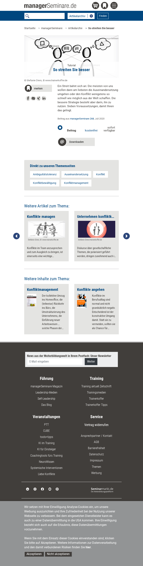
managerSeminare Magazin (47, 386)
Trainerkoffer (96, 398)
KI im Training (47, 443)
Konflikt (100, 174)
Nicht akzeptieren (58, 554)
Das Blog (46, 405)
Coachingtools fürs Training (46, 455)
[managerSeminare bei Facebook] (42, 489)
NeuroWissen (46, 462)
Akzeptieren (34, 554)
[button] (38, 89)
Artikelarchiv (75, 28)
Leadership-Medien (46, 392)
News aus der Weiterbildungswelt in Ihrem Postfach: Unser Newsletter (69, 356)
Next (126, 236)
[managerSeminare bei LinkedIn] (27, 489)
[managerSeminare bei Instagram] (35, 489)
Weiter (91, 361)
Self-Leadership (46, 398)
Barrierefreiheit (96, 448)
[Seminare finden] (102, 490)
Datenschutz (96, 454)
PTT (46, 424)
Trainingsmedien (96, 392)
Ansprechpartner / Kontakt (96, 436)
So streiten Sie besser (101, 28)
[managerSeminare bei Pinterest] (57, 489)
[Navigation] (114, 6)
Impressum (96, 460)
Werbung (96, 473)
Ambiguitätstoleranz (45, 174)
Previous (16, 236)
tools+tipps (46, 437)
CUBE (46, 431)
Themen (96, 467)
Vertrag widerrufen (96, 425)
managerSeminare (51, 28)
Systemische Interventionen (47, 468)
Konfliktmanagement (76, 182)
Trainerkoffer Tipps (96, 405)
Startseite (29, 28)
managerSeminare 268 (82, 118)
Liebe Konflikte (46, 474)
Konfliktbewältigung (44, 182)
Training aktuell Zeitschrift (96, 386)
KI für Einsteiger (46, 449)
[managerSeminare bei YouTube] (50, 489)
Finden (103, 15)
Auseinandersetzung (76, 174)
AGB (96, 442)
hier (88, 547)
